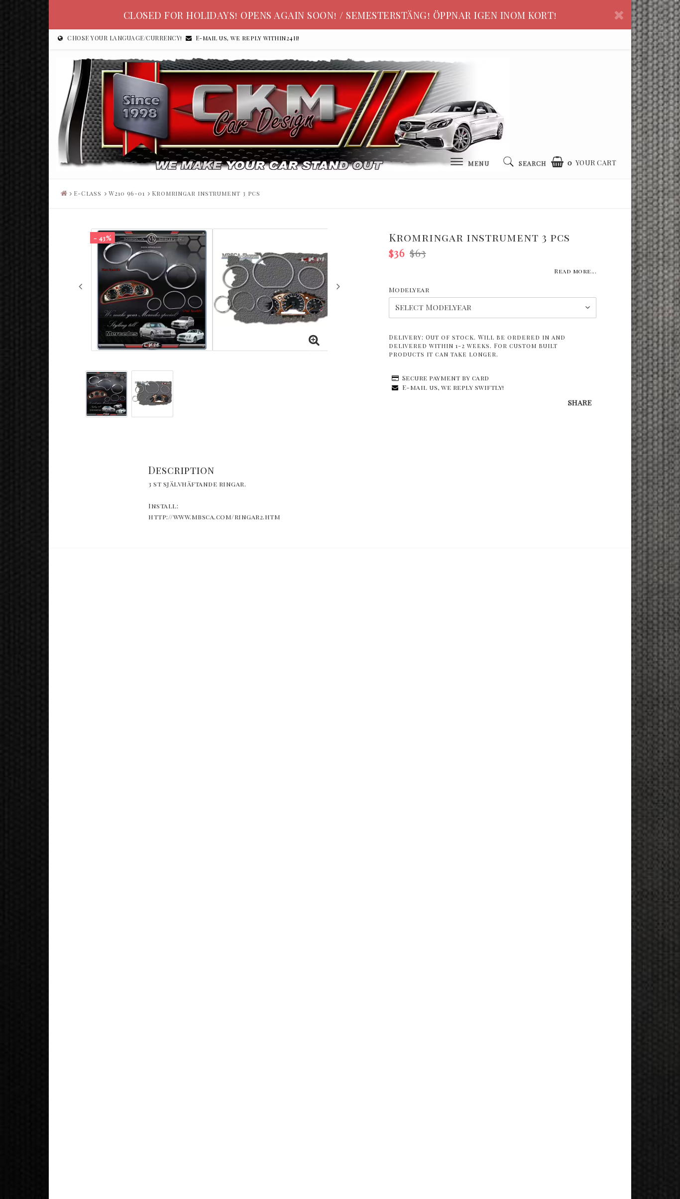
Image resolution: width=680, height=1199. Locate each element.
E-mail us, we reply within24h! (248, 38)
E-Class (88, 193)
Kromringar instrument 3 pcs (206, 193)
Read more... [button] (575, 271)
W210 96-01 (127, 193)
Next (338, 286)
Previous (80, 286)
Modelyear (409, 289)
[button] (584, 162)
